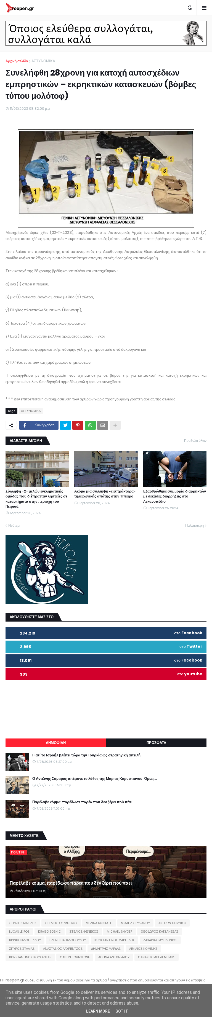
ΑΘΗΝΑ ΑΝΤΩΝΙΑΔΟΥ (113, 957)
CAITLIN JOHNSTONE (75, 957)
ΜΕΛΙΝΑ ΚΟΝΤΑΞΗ (99, 923)
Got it (121, 1011)
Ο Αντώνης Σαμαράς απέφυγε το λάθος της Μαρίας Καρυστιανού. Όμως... (94, 778)
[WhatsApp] (90, 425)
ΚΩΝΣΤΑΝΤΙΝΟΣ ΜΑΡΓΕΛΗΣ (114, 940)
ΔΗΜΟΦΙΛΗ (56, 742)
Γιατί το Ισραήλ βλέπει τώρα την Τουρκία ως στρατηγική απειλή (86, 755)
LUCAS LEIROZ (19, 931)
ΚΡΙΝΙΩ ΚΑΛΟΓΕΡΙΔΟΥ (25, 940)
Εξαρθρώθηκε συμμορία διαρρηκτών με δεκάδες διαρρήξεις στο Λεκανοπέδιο (174, 496)
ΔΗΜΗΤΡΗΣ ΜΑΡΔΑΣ (106, 948)
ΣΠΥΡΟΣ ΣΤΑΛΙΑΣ (22, 948)
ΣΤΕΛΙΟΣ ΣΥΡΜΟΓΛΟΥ (61, 923)
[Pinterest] (77, 425)
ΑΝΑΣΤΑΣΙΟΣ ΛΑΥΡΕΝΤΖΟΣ (63, 948)
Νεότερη (14, 525)
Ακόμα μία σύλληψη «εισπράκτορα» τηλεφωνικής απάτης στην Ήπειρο (105, 494)
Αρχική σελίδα (17, 61)
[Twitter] (65, 425)
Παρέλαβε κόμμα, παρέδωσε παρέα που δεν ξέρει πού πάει (82, 802)
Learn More (98, 1011)
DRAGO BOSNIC (49, 931)
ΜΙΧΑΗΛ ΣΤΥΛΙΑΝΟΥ (135, 923)
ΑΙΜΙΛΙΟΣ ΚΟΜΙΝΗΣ (143, 948)
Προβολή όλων (195, 440)
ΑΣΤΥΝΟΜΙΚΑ (43, 61)
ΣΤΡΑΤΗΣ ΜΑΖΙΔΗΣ (22, 923)
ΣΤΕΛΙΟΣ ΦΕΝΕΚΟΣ (84, 931)
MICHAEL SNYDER (119, 931)
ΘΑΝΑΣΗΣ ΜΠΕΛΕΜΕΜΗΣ (156, 957)
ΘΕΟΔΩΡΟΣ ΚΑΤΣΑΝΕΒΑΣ (159, 931)
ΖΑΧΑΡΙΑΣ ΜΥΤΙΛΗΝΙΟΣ (160, 940)
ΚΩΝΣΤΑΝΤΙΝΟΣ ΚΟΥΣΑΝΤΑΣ (30, 957)
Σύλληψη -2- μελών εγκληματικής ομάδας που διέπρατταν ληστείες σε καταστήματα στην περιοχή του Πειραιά (36, 499)
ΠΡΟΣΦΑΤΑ (156, 742)
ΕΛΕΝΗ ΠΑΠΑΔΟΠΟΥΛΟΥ (67, 940)
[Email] (102, 425)
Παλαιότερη (194, 525)
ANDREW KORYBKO (172, 923)
